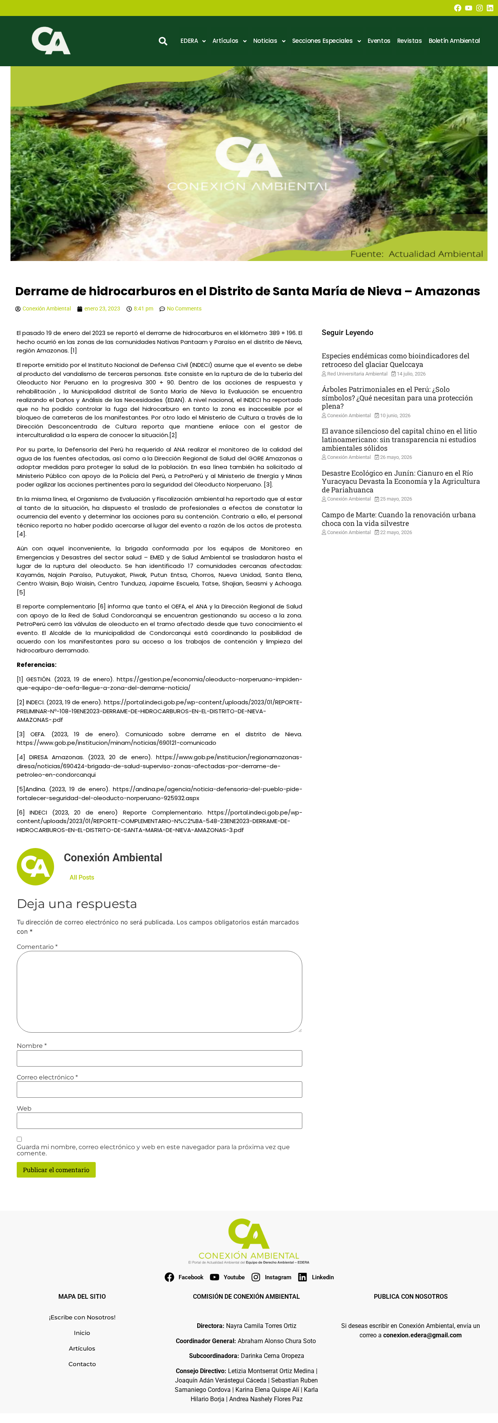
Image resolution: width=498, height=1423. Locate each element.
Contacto (82, 1364)
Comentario (37, 947)
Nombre (32, 1046)
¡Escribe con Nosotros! (82, 1317)
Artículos (82, 1348)
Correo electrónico (47, 1077)
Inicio (82, 1333)
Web (24, 1109)
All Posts (82, 877)
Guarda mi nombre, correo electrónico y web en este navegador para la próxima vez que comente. (153, 1150)
